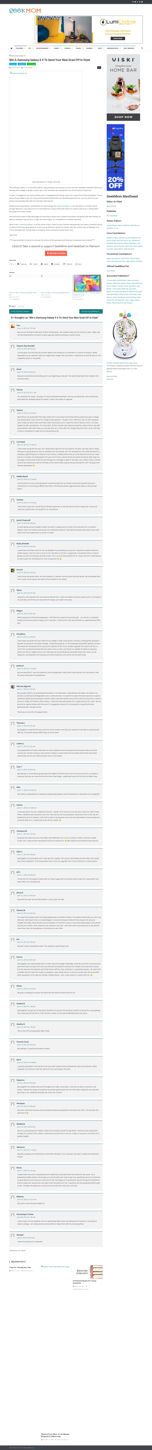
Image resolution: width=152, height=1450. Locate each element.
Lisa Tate (110, 249)
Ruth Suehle (137, 246)
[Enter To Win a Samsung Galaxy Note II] (55, 283)
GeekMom (22, 64)
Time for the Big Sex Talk (20, 1268)
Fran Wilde (111, 271)
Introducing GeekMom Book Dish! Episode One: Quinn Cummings (92, 311)
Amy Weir (131, 249)
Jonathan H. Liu (112, 228)
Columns (19, 48)
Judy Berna (122, 238)
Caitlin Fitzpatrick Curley (80, 1289)
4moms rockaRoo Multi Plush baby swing (122, 363)
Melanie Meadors (130, 243)
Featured (13, 64)
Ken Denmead (112, 216)
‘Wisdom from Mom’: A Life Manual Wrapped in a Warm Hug (55, 1435)
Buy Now (110, 379)
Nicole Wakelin (28, 68)
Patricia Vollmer (124, 225)
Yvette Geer (125, 258)
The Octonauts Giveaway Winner (22, 311)
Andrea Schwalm (136, 261)
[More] (109, 371)
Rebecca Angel (112, 238)
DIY (29, 48)
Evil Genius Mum (62, 1440)
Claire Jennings (112, 261)
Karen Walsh (118, 249)
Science (67, 48)
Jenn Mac (122, 261)
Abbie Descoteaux (113, 258)
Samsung (21, 306)
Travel (78, 48)
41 (99, 67)
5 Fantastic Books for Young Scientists (84, 1282)
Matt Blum (134, 225)
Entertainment (42, 48)
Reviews (89, 48)
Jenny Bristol (111, 206)
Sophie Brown (112, 225)
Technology (31, 64)
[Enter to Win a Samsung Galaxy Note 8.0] (24, 283)
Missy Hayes (134, 258)
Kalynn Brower (28, 1271)
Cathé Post (128, 246)
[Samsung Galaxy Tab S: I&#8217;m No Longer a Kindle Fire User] (87, 283)
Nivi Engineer (132, 238)
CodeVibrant (38, 1448)
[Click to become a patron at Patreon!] (56, 253)
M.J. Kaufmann (134, 240)
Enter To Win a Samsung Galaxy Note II (55, 293)
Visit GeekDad (129, 48)
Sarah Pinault (119, 246)
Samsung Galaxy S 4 (64, 206)
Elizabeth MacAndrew (115, 243)
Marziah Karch (122, 240)
